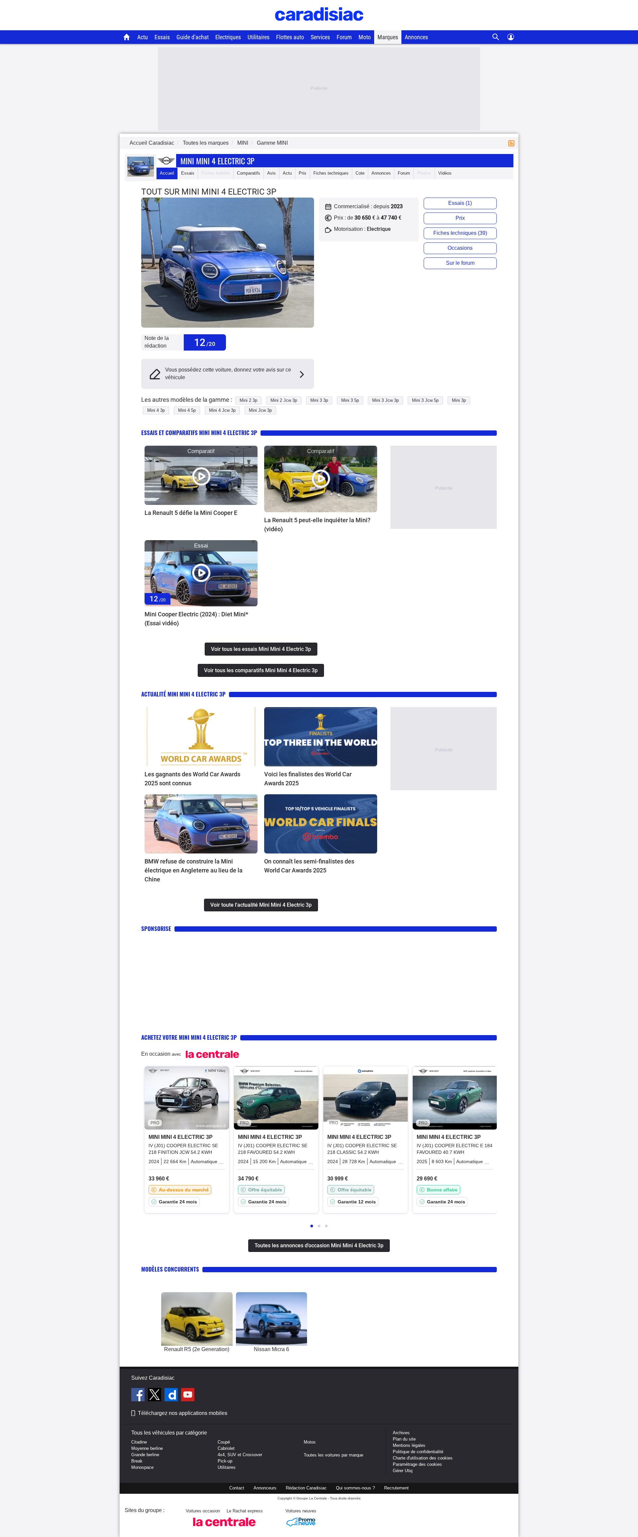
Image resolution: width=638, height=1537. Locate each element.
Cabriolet (226, 1448)
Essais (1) (460, 203)
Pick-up (225, 1461)
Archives (401, 1432)
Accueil (167, 173)
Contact (236, 1487)
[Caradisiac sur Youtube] (187, 1395)
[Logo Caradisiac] (319, 26)
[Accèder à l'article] (201, 475)
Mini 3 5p (350, 400)
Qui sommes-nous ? (355, 1487)
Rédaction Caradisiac (306, 1487)
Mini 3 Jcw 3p (385, 400)
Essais (162, 37)
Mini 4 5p (187, 410)
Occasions (460, 248)
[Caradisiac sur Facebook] (138, 1395)
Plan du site (404, 1439)
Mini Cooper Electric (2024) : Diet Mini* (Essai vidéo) (196, 619)
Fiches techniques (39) (460, 233)
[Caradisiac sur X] (155, 1395)
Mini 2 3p (248, 400)
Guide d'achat (192, 37)
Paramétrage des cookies (417, 1464)
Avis (271, 173)
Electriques (228, 37)
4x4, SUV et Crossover (240, 1454)
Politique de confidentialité (418, 1451)
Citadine (139, 1442)
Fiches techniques (331, 173)
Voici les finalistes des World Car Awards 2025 (308, 779)
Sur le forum (460, 263)
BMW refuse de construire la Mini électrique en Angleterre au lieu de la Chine (194, 870)
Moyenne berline (147, 1448)
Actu (142, 37)
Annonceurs (265, 1487)
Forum (344, 37)
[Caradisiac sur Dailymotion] (171, 1395)
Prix (302, 173)
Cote (360, 173)
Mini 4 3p (156, 410)
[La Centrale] (224, 1528)
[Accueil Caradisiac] (127, 37)
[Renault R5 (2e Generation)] (197, 1319)
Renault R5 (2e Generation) (196, 1349)
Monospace (142, 1467)
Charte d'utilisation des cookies (423, 1458)
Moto (365, 37)
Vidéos (445, 173)
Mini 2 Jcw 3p (283, 400)
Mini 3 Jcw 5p (425, 400)
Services (320, 37)
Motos (310, 1442)
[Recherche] (495, 37)
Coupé (224, 1442)
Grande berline (145, 1454)
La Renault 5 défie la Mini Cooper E (191, 512)
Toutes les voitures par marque (333, 1455)
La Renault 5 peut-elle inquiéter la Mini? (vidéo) (317, 525)
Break (137, 1461)
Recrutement (396, 1487)
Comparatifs (248, 173)
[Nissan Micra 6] (271, 1319)
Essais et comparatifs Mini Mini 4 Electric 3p (199, 432)
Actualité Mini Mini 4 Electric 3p (183, 694)
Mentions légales (409, 1445)
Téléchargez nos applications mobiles (182, 1413)
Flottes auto (290, 37)
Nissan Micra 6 (271, 1349)
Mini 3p (459, 400)
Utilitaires (258, 37)
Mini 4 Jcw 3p (222, 410)
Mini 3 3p (319, 400)
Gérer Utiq (402, 1470)
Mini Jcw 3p (260, 410)
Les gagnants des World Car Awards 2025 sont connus (192, 779)
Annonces (416, 37)
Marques (387, 37)
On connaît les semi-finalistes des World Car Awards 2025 (309, 866)
